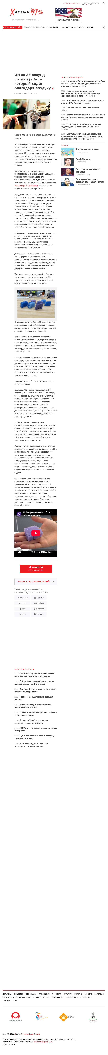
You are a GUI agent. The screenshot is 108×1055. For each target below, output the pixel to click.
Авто (30, 997)
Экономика (52, 27)
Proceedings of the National (26, 186)
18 (53, 89)
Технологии (8, 997)
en (91, 4)
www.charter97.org (32, 1034)
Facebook (23, 597)
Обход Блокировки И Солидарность (59, 997)
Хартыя (26, 12)
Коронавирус (85, 997)
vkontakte (40, 603)
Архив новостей (91, 3)
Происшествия (67, 27)
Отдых (38, 997)
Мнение (64, 145)
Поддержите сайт (35, 568)
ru (87, 4)
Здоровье (20, 997)
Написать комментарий (36, 581)
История (78, 994)
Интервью (99, 994)
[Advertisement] (30, 51)
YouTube (40, 597)
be (83, 4)
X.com (24, 603)
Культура (89, 27)
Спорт (80, 27)
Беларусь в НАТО (10, 1001)
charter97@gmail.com (43, 1042)
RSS (24, 614)
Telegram (40, 614)
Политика (29, 27)
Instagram (40, 609)
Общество (40, 27)
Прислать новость (71, 3)
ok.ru (24, 609)
